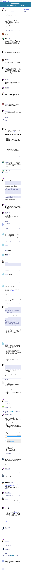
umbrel (7, 344)
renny (7, 196)
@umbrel (6, 104)
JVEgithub (7, 401)
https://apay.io (15, 131)
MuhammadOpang (8, 493)
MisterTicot (7, 541)
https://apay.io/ (12, 290)
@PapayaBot (15, 512)
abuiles (7, 274)
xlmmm (7, 245)
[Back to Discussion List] (1, 1)
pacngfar (7, 68)
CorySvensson (7, 111)
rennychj (7, 162)
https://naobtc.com (7, 45)
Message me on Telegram (8, 521)
